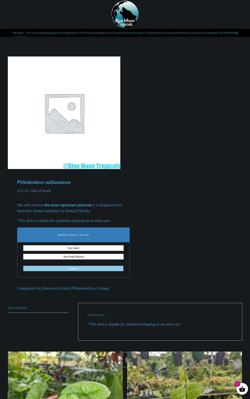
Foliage (103, 288)
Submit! (73, 268)
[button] (236, 33)
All (38, 288)
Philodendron (83, 288)
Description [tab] (17, 307)
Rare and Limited (57, 288)
